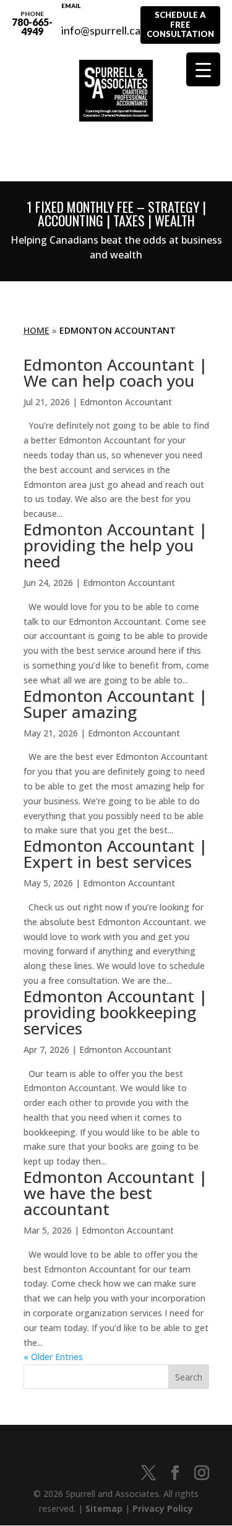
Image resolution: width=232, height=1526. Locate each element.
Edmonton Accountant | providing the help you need (116, 545)
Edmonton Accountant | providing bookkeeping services (116, 1012)
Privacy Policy (162, 1508)
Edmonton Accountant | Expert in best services (116, 854)
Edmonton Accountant (126, 402)
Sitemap (103, 1508)
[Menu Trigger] (203, 69)
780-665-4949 (32, 23)
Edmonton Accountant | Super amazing (116, 704)
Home (36, 330)
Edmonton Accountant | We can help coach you (116, 372)
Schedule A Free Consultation (180, 24)
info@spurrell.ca (100, 23)
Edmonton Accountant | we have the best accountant (116, 1193)
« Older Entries (53, 1357)
